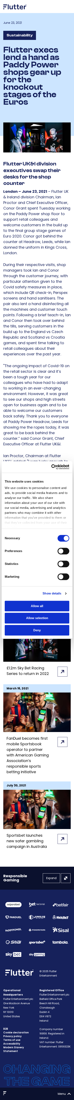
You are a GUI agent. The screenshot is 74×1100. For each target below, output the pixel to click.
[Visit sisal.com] (60, 930)
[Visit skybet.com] (13, 954)
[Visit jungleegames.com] (37, 917)
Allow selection (37, 618)
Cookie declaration (16, 1032)
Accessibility (11, 1043)
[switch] (63, 551)
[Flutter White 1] (15, 10)
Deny (37, 630)
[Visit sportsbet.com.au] (37, 942)
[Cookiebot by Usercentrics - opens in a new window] (52, 467)
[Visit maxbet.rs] (60, 917)
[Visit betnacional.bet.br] (37, 904)
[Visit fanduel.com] (13, 917)
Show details (52, 593)
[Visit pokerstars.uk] (37, 930)
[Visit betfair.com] (60, 905)
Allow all (37, 606)
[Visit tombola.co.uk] (60, 942)
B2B (5, 1029)
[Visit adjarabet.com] (13, 904)
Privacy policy (12, 1036)
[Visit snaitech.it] (13, 942)
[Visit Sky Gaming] (37, 954)
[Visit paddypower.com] (13, 930)
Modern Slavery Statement (13, 1049)
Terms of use (11, 1040)
